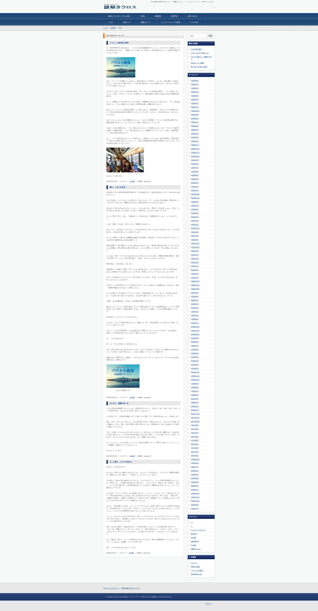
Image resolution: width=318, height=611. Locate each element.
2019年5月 (195, 353)
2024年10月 (195, 156)
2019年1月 (195, 368)
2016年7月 (195, 467)
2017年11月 (195, 418)
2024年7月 (195, 168)
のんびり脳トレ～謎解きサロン (201, 58)
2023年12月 (195, 194)
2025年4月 (195, 134)
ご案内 (142, 16)
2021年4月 (195, 266)
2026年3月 (195, 99)
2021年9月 (195, 251)
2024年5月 (195, 175)
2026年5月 (195, 92)
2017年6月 (195, 437)
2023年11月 (195, 198)
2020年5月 (195, 308)
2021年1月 (195, 278)
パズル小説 (194, 22)
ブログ (110, 22)
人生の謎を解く (196, 49)
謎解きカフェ (146, 22)
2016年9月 (195, 463)
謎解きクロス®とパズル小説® (119, 16)
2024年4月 (195, 179)
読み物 (193, 545)
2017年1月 (195, 456)
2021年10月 (195, 247)
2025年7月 (195, 122)
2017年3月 (195, 448)
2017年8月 (195, 429)
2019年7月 (195, 346)
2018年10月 (195, 380)
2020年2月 (195, 319)
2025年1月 (195, 145)
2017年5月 (195, 440)
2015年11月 (195, 497)
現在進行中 (195, 541)
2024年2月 (195, 187)
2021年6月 (195, 259)
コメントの (197, 570)
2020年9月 (195, 293)
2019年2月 (195, 365)
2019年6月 (195, 349)
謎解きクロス (110, 11)
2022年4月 (195, 236)
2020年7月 (195, 300)
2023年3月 (195, 217)
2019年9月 (195, 338)
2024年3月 (195, 183)
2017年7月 (195, 433)
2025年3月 (195, 137)
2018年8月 (195, 387)
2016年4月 (195, 478)
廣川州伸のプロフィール (130, 588)
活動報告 (158, 16)
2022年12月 (195, 228)
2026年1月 (195, 107)
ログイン (194, 563)
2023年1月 (195, 225)
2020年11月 (195, 285)
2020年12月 (195, 281)
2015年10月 (195, 501)
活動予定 (174, 16)
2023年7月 (195, 206)
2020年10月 (195, 289)
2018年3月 (195, 402)
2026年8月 (195, 81)
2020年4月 (195, 312)
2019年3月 (195, 361)
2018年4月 (195, 399)
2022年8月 (195, 232)
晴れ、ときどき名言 (117, 187)
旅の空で (194, 534)
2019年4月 (195, 357)
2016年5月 (195, 475)
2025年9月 (195, 115)
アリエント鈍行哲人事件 (119, 43)
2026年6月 (195, 88)
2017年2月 (195, 452)
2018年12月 (195, 372)
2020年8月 (195, 296)
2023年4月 (195, 213)
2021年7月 (195, 255)
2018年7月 (195, 391)
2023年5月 (195, 209)
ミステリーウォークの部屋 (170, 22)
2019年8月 (195, 342)
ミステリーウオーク (198, 530)
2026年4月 (195, 96)
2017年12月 (195, 414)
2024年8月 (195, 164)
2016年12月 (195, 459)
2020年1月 (195, 323)
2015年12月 (195, 493)
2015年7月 (195, 509)
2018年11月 (195, 376)
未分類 (132, 181)
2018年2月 (195, 406)
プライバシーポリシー (111, 588)
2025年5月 (195, 130)
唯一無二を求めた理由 (199, 67)
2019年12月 (195, 327)
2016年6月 (195, 471)
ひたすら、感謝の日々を (119, 403)
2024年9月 (195, 160)
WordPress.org (196, 574)
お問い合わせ (192, 16)
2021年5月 (195, 262)
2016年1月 (195, 490)
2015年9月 (195, 505)
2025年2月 (195, 141)
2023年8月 (195, 202)
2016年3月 (195, 482)
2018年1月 (195, 410)
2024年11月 (195, 152)
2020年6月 (195, 304)
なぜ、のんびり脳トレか (200, 53)
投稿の (195, 567)
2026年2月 (195, 103)
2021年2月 (195, 274)
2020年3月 (195, 315)
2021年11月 (195, 243)
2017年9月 (195, 425)
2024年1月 (195, 190)
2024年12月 (195, 149)
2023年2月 (195, 221)
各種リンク (127, 22)
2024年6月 (195, 171)
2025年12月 (195, 111)
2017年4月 (195, 444)
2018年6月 (195, 395)
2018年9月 (195, 384)
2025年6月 (195, 126)
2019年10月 (195, 334)
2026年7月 (195, 84)
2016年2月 (195, 486)
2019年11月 (195, 331)
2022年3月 (195, 240)
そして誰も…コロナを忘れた (121, 462)
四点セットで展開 (197, 63)
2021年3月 (195, 270)
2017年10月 (195, 421)
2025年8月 (195, 118)
